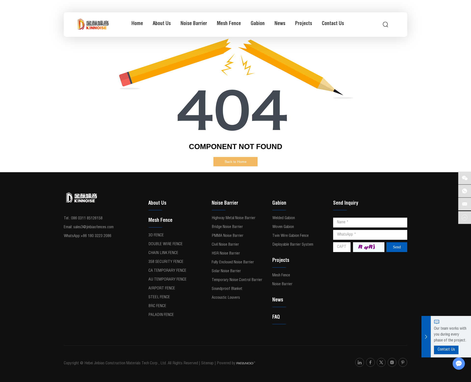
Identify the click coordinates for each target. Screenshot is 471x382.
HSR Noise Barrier (226, 254)
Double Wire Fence (165, 244)
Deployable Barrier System (292, 245)
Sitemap (207, 364)
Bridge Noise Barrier (227, 227)
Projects (303, 24)
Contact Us (333, 24)
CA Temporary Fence (167, 271)
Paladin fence (161, 315)
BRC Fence (157, 306)
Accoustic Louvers (226, 298)
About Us (162, 24)
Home (137, 24)
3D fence (156, 236)
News (280, 24)
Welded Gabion (283, 218)
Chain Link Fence (163, 253)
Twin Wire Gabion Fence (290, 236)
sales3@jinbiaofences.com (93, 227)
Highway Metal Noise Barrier (233, 218)
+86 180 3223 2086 (96, 236)
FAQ (276, 317)
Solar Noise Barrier (226, 271)
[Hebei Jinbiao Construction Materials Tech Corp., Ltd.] (93, 24)
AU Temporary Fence (167, 280)
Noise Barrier (194, 24)
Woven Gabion (283, 227)
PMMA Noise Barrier (227, 236)
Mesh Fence (229, 24)
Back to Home (236, 162)
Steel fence (159, 297)
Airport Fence (161, 289)
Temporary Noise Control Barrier (237, 280)
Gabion (258, 24)
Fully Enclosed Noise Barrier (233, 263)
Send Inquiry (345, 203)
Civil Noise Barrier (225, 245)
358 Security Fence (165, 262)
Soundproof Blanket (227, 289)
